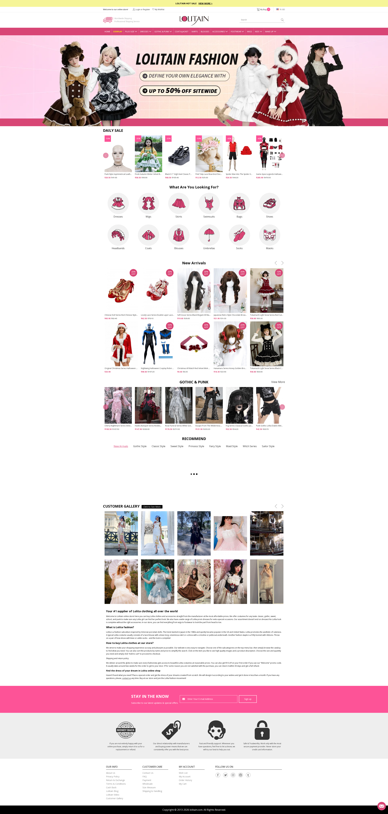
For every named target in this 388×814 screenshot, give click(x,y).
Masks (269, 248)
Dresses (144, 31)
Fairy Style (215, 446)
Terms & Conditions (116, 783)
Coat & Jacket (181, 31)
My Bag (264, 9)
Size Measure (149, 787)
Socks (239, 248)
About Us (110, 772)
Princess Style (196, 446)
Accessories (218, 31)
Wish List (183, 772)
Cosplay (117, 31)
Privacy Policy (112, 776)
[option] (194, 80)
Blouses (205, 31)
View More (278, 382)
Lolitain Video (112, 794)
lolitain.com (196, 809)
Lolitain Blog (112, 791)
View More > (205, 3)
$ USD (282, 9)
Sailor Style (268, 446)
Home (107, 31)
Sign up (247, 699)
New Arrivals (121, 446)
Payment (146, 780)
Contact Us (147, 772)
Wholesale (147, 783)
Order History (185, 780)
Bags (239, 216)
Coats (148, 248)
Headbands (118, 248)
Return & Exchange (115, 780)
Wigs (249, 31)
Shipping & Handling (152, 791)
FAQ (144, 776)
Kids (257, 31)
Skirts (194, 31)
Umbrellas (209, 248)
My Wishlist (159, 9)
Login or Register (142, 9)
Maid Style (232, 446)
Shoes (269, 216)
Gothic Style (140, 446)
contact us (126, 678)
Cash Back (111, 787)
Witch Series (250, 446)
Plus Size (129, 31)
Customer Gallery (114, 798)
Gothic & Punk (161, 31)
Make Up (269, 31)
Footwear (236, 31)
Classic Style (158, 446)
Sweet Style (177, 446)
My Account (185, 776)
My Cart (183, 783)
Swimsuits (209, 216)
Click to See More (152, 506)
